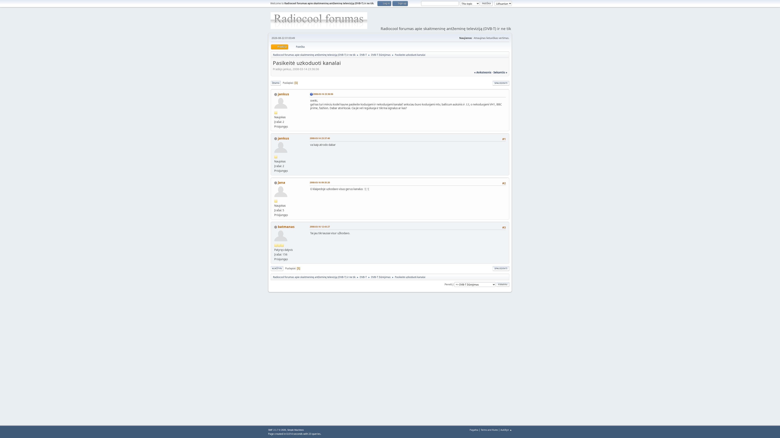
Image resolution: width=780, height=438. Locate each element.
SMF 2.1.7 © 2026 (277, 430)
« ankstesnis (482, 72)
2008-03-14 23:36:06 (323, 94)
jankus (283, 94)
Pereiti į (449, 284)
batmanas (286, 226)
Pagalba (474, 429)
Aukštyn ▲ (506, 429)
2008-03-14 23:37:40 (320, 138)
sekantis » (500, 72)
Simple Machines (295, 430)
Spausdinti (500, 83)
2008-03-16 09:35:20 (320, 182)
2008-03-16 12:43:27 (320, 226)
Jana (281, 182)
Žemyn (276, 83)
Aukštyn (277, 268)
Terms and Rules (489, 429)
